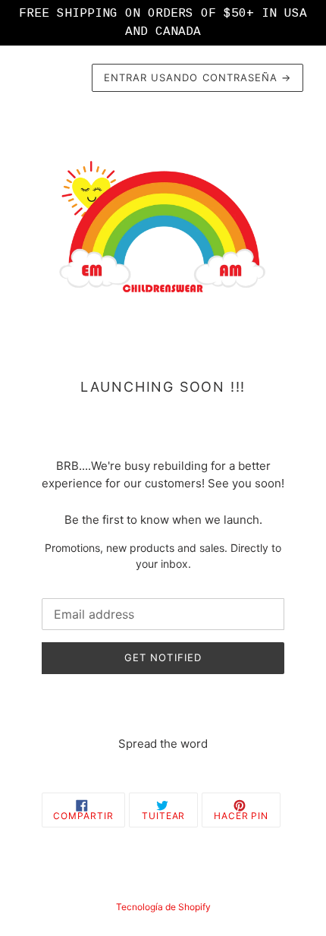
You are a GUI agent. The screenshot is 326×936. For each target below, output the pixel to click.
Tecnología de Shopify (163, 906)
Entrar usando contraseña (197, 77)
